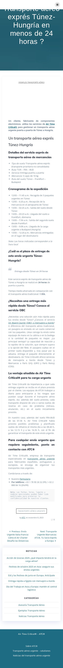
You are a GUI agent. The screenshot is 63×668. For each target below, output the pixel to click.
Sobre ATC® (32, 646)
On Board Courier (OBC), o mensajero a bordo (31, 322)
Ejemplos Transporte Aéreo (31, 82)
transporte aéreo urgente (41, 458)
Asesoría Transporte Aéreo (31, 605)
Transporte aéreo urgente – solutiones (31, 650)
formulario (25, 479)
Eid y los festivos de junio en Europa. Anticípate (31, 575)
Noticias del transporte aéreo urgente (31, 655)
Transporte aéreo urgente (31, 511)
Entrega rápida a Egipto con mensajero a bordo (31, 581)
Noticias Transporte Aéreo (31, 616)
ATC (23, 517)
